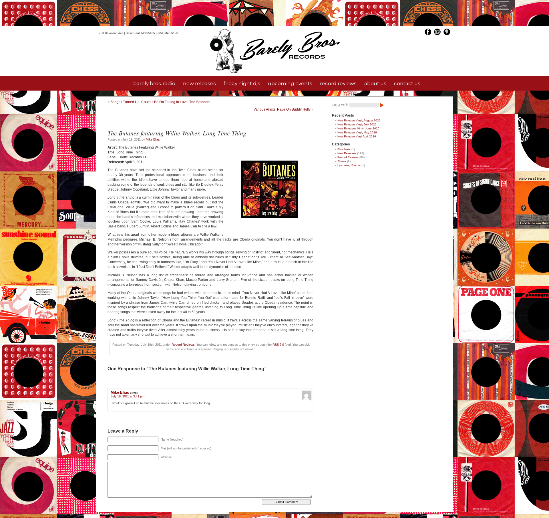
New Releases (346, 153)
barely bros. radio (154, 83)
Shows (341, 161)
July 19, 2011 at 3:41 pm (127, 396)
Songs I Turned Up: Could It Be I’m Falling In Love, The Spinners (160, 102)
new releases (199, 83)
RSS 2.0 (278, 344)
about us (375, 83)
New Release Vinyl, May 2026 (357, 132)
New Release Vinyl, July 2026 (357, 124)
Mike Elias (153, 139)
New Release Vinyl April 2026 (356, 136)
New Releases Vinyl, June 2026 (358, 128)
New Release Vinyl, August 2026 (359, 120)
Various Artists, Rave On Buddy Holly (282, 109)
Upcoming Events (349, 165)
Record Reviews (183, 344)
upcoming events (290, 83)
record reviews (338, 83)
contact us (407, 83)
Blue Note (344, 149)
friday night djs (242, 83)
